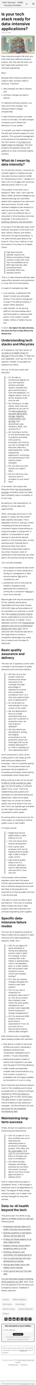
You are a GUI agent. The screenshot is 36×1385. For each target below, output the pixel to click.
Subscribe (18, 1334)
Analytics (6, 1299)
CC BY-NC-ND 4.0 (24, 1383)
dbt (19, 576)
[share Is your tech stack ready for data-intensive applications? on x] (6, 1319)
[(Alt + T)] (26, 3)
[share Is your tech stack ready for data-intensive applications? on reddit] (14, 1319)
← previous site (13, 1364)
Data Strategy (20, 1304)
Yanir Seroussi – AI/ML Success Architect (12, 3)
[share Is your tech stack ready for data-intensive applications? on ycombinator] (30, 1319)
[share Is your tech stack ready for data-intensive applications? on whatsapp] (22, 1319)
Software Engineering (25, 1309)
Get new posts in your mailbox (18, 1326)
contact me (23, 1350)
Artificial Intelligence (19, 1299)
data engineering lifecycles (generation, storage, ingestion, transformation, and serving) (18, 416)
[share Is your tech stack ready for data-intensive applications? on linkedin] (10, 1319)
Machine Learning (8, 1309)
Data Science (7, 1304)
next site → (24, 1364)
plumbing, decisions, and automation (16, 222)
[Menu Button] (33, 4)
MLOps (29, 591)
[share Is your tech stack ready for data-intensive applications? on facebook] (18, 1319)
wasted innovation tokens (21, 614)
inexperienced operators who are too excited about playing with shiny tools (17, 626)
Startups (5, 1313)
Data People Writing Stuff (26, 1360)
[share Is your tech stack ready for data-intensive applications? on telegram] (26, 1319)
